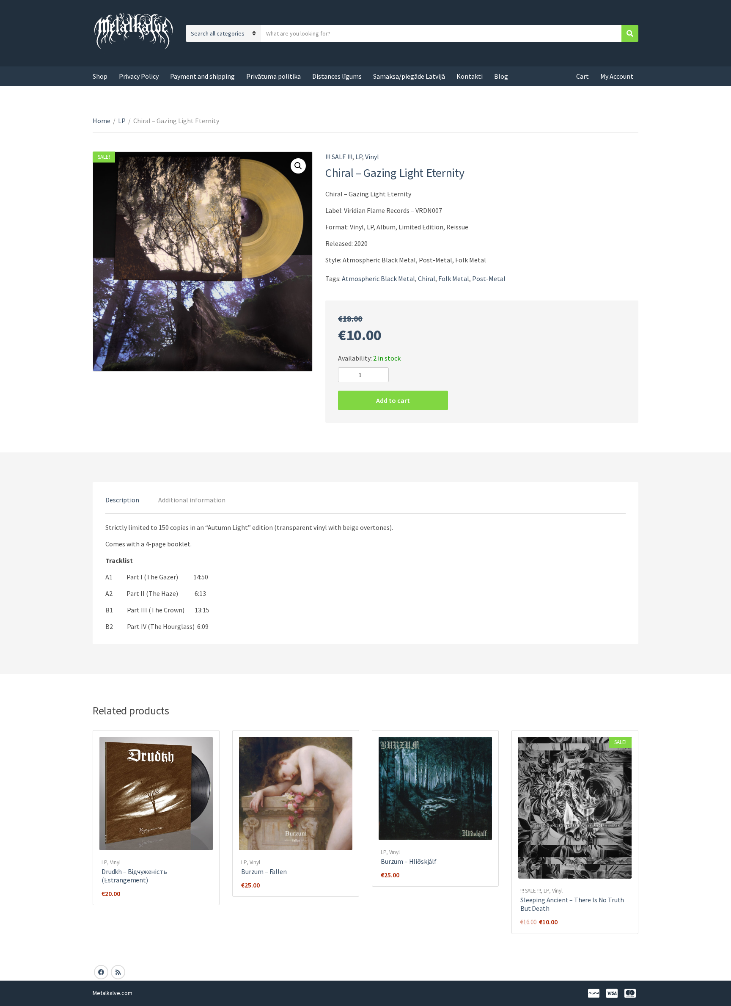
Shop (100, 76)
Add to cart (393, 400)
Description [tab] (122, 500)
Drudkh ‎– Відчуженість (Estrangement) (134, 875)
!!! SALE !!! (338, 156)
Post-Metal (489, 278)
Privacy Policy (139, 76)
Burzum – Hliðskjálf (409, 861)
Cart (582, 76)
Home (101, 120)
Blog (501, 76)
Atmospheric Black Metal (378, 278)
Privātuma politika (273, 76)
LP (122, 120)
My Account (616, 76)
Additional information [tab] (191, 500)
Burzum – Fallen (264, 871)
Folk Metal (453, 278)
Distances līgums (337, 76)
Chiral (426, 278)
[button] (298, 166)
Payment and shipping (202, 76)
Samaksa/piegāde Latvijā (409, 76)
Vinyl (372, 156)
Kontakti (469, 76)
